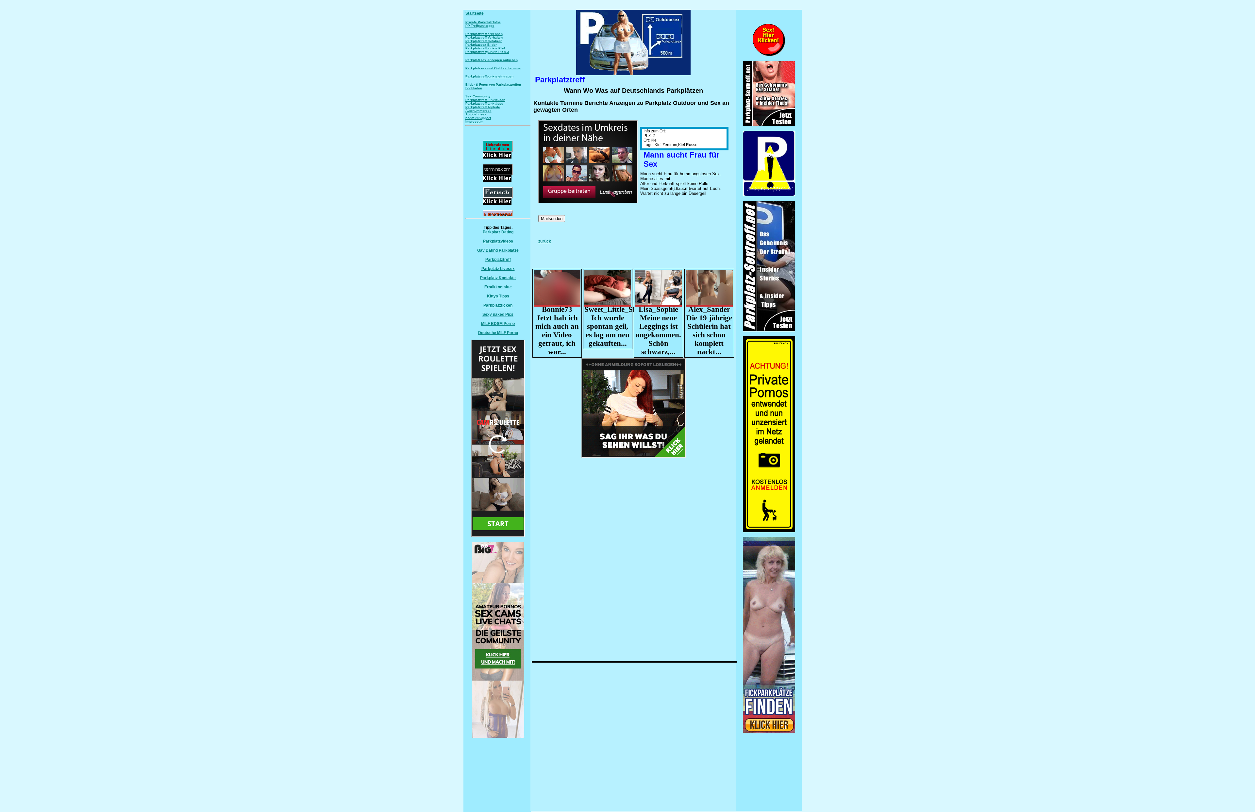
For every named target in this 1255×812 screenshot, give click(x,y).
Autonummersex (478, 110)
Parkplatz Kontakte (498, 278)
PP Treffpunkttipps (479, 25)
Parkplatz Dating (498, 232)
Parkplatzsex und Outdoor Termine (493, 68)
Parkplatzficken (497, 305)
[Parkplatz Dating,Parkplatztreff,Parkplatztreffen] (769, 731)
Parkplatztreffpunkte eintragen (489, 76)
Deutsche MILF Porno (498, 332)
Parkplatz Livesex (498, 268)
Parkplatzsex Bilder (481, 44)
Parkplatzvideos (498, 241)
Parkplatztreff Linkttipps (484, 103)
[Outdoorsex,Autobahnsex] (769, 195)
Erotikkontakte (498, 287)
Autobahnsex (475, 114)
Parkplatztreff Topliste (482, 107)
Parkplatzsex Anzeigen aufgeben (491, 60)
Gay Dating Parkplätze (498, 250)
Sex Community (478, 96)
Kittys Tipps (498, 296)
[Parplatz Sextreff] (769, 330)
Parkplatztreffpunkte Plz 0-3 (487, 52)
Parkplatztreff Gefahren (483, 41)
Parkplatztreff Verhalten (484, 37)
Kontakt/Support (478, 118)
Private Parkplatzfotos (483, 22)
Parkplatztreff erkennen (484, 34)
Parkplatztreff (498, 259)
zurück (544, 241)
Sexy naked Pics (497, 314)
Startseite (474, 13)
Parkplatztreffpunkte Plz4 (485, 48)
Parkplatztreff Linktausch (485, 100)
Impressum (474, 121)
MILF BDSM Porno (498, 323)
